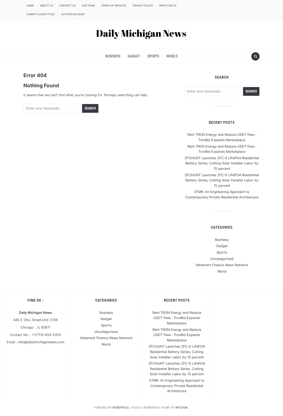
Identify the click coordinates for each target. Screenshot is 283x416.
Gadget (134, 56)
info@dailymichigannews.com (41, 342)
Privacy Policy (143, 5)
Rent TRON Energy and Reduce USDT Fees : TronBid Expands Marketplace (176, 317)
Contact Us (67, 5)
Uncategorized (221, 259)
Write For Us (168, 5)
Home (30, 5)
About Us (46, 5)
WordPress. (121, 407)
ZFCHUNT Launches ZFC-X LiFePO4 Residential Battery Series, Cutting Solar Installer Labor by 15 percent (222, 163)
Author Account (73, 14)
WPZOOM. (182, 407)
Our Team (88, 5)
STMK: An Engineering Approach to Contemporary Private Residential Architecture (176, 385)
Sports (153, 56)
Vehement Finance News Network (221, 265)
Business (112, 56)
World (172, 56)
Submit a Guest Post (41, 14)
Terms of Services (113, 5)
